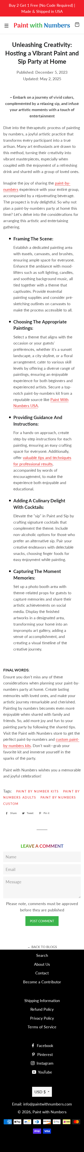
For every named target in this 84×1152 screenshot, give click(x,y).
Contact (42, 973)
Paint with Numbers (50, 1111)
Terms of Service (42, 1026)
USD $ (40, 1091)
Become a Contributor (42, 981)
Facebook (44, 1045)
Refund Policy (42, 1009)
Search (42, 955)
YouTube (44, 1072)
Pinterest (44, 1054)
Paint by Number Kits (37, 791)
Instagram (44, 1063)
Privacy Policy (42, 1018)
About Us (42, 964)
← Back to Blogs (42, 947)
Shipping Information (42, 1000)
